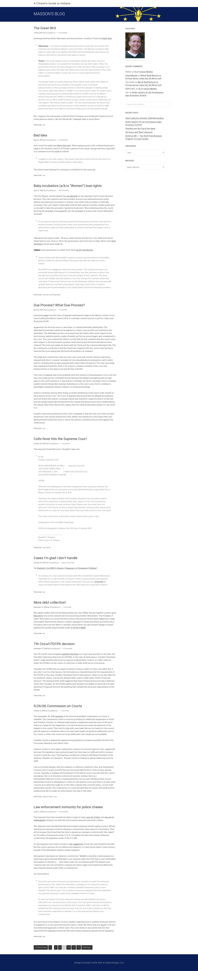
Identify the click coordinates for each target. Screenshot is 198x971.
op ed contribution (84, 250)
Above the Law (63, 145)
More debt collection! (50, 602)
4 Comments (63, 140)
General (45, 295)
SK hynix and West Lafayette (139, 132)
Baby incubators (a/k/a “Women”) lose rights (68, 186)
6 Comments (62, 33)
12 (79, 947)
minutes (59, 716)
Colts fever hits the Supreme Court (60, 439)
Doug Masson (131, 75)
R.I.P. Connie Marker (144, 72)
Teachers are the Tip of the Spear (140, 128)
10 (69, 947)
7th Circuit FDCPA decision (54, 644)
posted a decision (70, 654)
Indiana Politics (47, 797)
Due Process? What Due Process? (59, 305)
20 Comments (64, 190)
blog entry (38, 616)
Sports (48, 547)
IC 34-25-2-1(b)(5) (78, 627)
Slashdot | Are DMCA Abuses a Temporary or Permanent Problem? (67, 568)
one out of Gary (93, 817)
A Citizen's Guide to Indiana (52, 3)
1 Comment (63, 310)
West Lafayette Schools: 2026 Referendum (144, 118)
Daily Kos (107, 38)
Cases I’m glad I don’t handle (55, 558)
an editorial (72, 196)
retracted (98, 581)
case (46, 315)
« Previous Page (41, 947)
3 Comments (67, 648)
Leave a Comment (67, 563)
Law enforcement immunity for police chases (68, 807)
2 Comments (63, 812)
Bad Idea (40, 135)
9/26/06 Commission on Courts (58, 706)
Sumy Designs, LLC (114, 962)
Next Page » (87, 947)
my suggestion (76, 844)
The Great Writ (45, 28)
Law (43, 125)
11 (74, 947)
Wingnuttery (56, 295)
